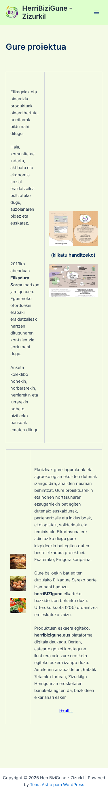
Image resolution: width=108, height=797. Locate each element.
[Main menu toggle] (96, 12)
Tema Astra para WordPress (57, 784)
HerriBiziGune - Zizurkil (47, 12)
